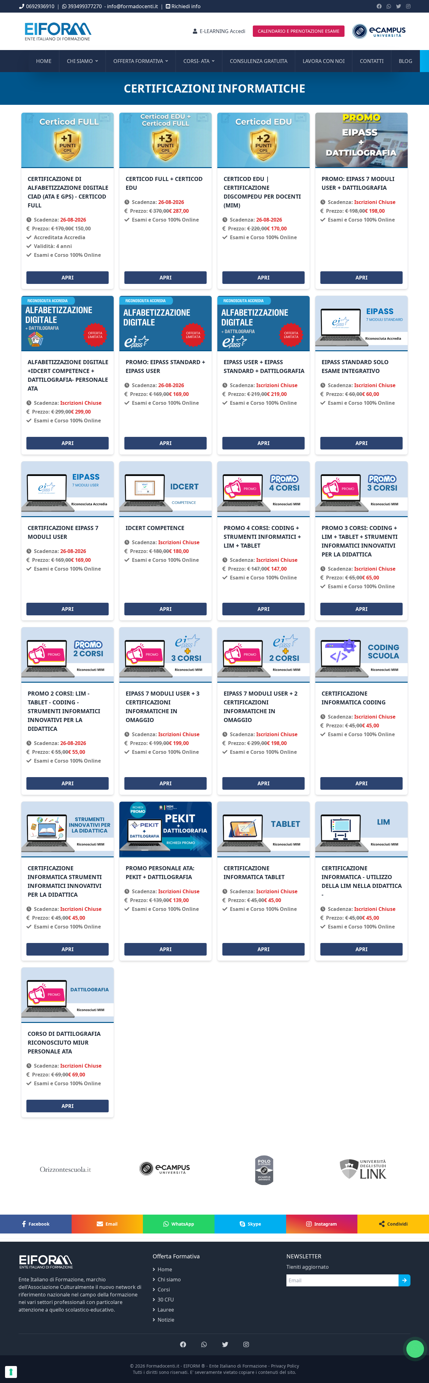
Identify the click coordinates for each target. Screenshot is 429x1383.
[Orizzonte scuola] (66, 1169)
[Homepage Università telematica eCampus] (165, 1169)
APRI (67, 277)
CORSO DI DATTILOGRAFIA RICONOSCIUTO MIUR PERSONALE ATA (64, 1042)
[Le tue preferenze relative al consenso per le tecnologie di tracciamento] (11, 1372)
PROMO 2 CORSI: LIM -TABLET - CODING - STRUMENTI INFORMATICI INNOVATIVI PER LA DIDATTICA (64, 711)
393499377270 (85, 6)
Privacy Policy (285, 1366)
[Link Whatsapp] (389, 6)
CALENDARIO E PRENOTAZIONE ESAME (298, 31)
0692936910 (40, 6)
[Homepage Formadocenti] (378, 31)
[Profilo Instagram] (408, 6)
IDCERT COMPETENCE (155, 528)
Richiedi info (186, 6)
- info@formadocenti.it (131, 6)
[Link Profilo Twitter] (398, 6)
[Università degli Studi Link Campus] (264, 1169)
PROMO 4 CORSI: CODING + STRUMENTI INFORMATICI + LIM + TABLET (262, 536)
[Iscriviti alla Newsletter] (404, 1280)
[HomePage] (58, 31)
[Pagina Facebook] (379, 6)
